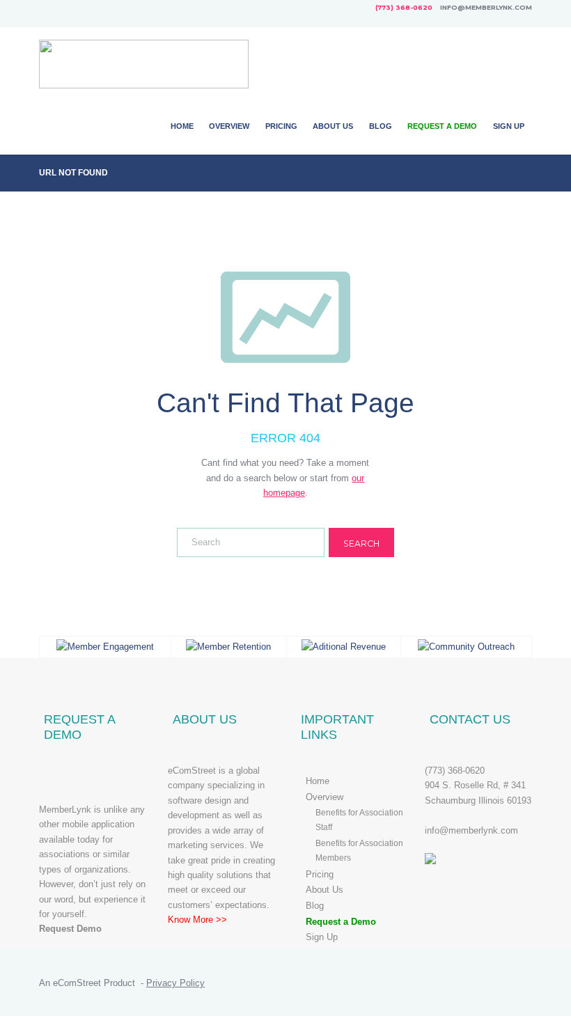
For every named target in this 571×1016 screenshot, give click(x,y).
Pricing (281, 126)
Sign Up (508, 126)
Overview (229, 126)
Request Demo (70, 928)
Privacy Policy (175, 983)
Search (361, 543)
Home (182, 126)
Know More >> (197, 919)
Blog (380, 126)
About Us (333, 126)
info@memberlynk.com (471, 830)
